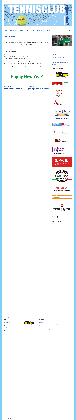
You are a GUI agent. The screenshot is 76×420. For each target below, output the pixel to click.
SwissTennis (7, 322)
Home (6, 30)
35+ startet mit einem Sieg (58, 60)
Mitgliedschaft (23, 30)
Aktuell (17, 39)
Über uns (32, 30)
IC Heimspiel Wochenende (58, 57)
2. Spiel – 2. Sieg (56, 54)
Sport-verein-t (7, 330)
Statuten (41, 322)
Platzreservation (48, 30)
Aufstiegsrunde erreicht (57, 52)
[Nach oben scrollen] (73, 417)
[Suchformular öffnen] (70, 30)
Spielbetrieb (13, 30)
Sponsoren (39, 30)
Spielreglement (42, 325)
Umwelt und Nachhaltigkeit (45, 329)
